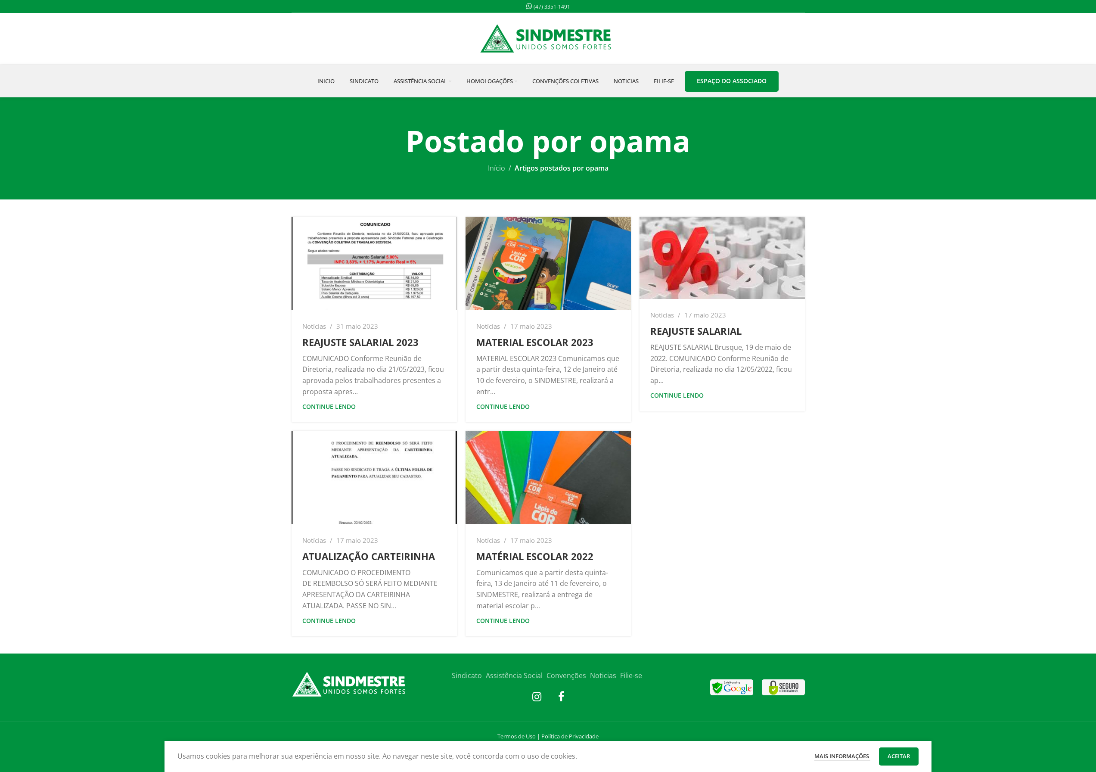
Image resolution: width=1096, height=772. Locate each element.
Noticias (603, 675)
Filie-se (631, 675)
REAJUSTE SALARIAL (696, 330)
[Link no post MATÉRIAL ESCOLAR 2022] (548, 477)
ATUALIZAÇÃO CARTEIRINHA (368, 556)
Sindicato (467, 675)
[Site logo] (548, 38)
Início (496, 168)
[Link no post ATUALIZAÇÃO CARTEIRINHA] (374, 477)
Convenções (566, 675)
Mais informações (842, 756)
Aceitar (899, 756)
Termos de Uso (516, 736)
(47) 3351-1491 (551, 6)
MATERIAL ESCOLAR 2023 (534, 342)
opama (640, 141)
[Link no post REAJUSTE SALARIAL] (722, 258)
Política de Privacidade (570, 736)
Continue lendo (329, 406)
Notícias (314, 326)
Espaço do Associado (732, 81)
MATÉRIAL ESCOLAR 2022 (534, 556)
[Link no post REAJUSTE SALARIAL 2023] (374, 263)
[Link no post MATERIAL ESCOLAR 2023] (548, 263)
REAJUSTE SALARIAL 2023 (360, 342)
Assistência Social (514, 675)
